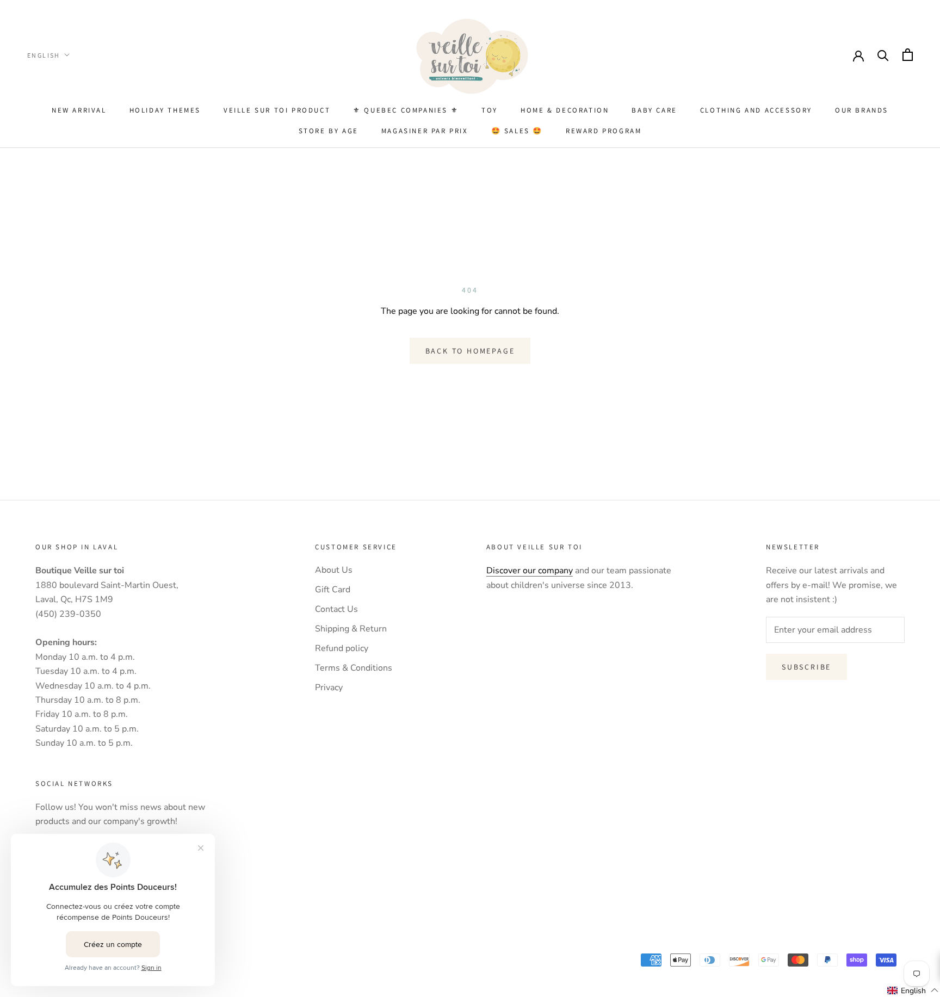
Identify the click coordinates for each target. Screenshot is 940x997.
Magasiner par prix (424, 130)
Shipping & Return (351, 629)
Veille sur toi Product (277, 110)
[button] (913, 990)
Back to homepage (470, 351)
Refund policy (341, 648)
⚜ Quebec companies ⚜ (406, 110)
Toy (489, 110)
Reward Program (603, 130)
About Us (333, 570)
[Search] (883, 54)
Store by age (328, 130)
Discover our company (529, 571)
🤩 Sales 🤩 (517, 130)
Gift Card (332, 590)
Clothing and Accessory (756, 110)
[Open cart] (907, 54)
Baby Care (654, 110)
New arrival (79, 110)
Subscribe (806, 667)
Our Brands (861, 110)
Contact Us (336, 609)
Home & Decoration (565, 110)
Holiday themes (165, 110)
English (43, 55)
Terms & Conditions (353, 668)
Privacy (329, 687)
